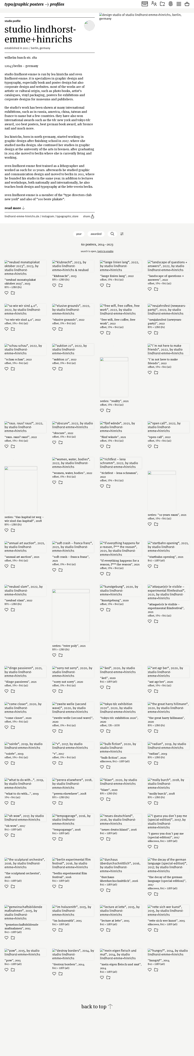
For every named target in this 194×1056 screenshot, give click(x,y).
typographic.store (67, 216)
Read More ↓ (15, 207)
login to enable (105, 251)
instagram (48, 216)
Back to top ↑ (97, 1006)
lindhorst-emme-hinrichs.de (22, 216)
